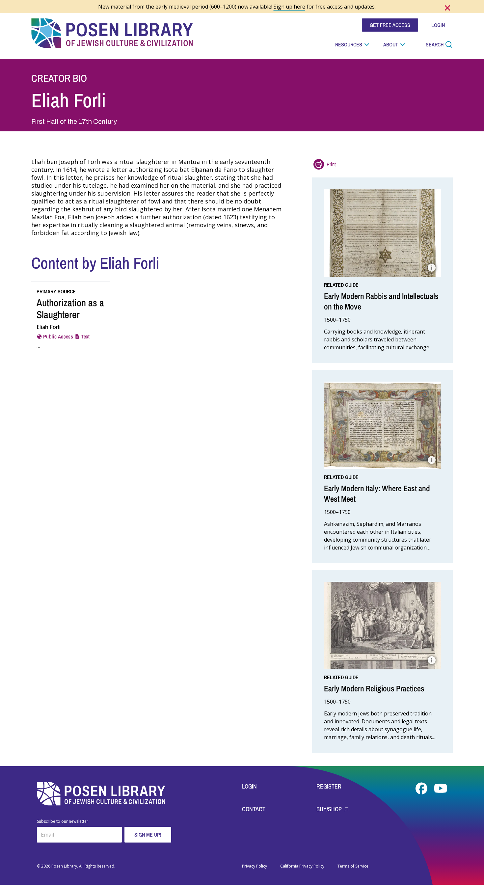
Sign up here (289, 6)
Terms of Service (352, 866)
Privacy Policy (254, 866)
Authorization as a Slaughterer (70, 308)
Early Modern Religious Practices (374, 688)
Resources (348, 44)
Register (328, 786)
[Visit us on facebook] (422, 788)
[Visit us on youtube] (440, 788)
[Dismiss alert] (447, 8)
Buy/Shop (329, 809)
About (390, 44)
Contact (253, 809)
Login (249, 786)
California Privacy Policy (302, 866)
